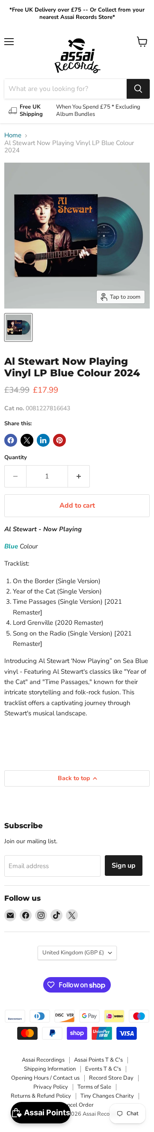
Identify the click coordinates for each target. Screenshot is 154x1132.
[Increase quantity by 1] (79, 476)
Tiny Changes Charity (107, 1096)
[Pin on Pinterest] (59, 440)
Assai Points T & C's (98, 1060)
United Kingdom (73, 952)
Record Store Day (111, 1078)
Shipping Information (50, 1069)
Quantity (15, 457)
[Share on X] (27, 440)
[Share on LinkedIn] (43, 440)
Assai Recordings (43, 1060)
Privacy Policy (50, 1087)
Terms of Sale (94, 1087)
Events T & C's (103, 1069)
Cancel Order (77, 1105)
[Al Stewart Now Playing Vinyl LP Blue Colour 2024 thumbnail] (18, 327)
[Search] (138, 89)
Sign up (124, 865)
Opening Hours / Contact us (45, 1078)
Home (12, 135)
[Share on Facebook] (10, 440)
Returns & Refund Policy (41, 1096)
